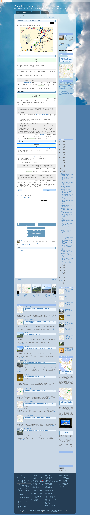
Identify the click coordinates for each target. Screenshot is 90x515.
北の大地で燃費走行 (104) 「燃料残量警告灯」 (36, 362)
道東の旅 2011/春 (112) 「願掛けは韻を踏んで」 (67, 198)
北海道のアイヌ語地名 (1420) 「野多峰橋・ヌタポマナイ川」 (69, 329)
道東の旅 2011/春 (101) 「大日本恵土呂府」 (67, 256)
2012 (61, 163)
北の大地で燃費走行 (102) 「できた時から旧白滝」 (37, 430)
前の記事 (20, 190)
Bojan (67, 35)
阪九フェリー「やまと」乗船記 (23, 486)
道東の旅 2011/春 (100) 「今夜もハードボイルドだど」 (67, 259)
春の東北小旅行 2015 (35, 486)
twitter (34, 510)
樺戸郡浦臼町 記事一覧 (36, 233)
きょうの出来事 (62, 486)
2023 (61, 146)
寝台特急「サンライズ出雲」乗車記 (52, 481)
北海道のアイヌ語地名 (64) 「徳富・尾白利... (47, 17)
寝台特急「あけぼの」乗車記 (50, 499)
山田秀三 (42, 117)
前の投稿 (19, 279)
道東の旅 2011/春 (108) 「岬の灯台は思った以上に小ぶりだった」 (67, 215)
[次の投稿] (49, 225)
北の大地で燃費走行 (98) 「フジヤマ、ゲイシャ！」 (69, 343)
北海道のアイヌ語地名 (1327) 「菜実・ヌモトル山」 (66, 403)
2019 (61, 152)
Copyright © (19, 195)
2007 (61, 282)
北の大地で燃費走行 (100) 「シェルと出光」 (68, 310)
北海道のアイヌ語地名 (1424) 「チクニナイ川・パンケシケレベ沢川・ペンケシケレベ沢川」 (66, 86)
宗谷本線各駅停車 (48, 486)
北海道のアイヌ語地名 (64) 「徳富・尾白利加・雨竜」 (66, 251)
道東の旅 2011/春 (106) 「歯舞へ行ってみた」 (67, 221)
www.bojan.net (20, 193)
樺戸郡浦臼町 (37, 23)
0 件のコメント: (31, 197)
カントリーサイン (26, 332)
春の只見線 (47, 502)
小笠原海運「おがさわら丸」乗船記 (23, 480)
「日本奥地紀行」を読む (64, 483)
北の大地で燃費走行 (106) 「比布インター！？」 (36, 334)
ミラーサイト (50, 511)
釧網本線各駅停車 (48, 478)
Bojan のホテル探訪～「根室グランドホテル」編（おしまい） (67, 224)
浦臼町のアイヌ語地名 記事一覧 (36, 230)
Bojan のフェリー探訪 (21, 478)
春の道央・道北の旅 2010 (36, 497)
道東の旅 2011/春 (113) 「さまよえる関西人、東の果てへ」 (67, 195)
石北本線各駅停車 (48, 477)
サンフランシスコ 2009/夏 (64, 478)
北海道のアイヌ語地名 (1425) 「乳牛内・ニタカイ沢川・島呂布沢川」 (66, 60)
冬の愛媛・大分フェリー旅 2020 (37, 477)
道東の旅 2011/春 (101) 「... (22, 17)
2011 (61, 275)
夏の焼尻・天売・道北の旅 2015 (37, 484)
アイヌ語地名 (45, 12)
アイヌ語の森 (22, 23)
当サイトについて (26, 12)
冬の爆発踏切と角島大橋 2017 (36, 478)
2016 (61, 157)
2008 (61, 280)
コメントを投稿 (21, 250)
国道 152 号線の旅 (34, 499)
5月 (62, 267)
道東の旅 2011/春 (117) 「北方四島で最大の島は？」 (67, 175)
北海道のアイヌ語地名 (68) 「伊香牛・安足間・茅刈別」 (66, 209)
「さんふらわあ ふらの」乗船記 (23, 497)
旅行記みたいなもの (63, 484)
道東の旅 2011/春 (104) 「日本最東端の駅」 (67, 243)
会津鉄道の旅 (47, 500)
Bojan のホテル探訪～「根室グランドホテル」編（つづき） (67, 227)
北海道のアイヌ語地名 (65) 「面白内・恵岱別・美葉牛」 (66, 235)
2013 (61, 162)
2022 (61, 147)
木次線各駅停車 (48, 480)
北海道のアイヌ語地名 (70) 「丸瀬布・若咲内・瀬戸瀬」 (66, 187)
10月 (62, 168)
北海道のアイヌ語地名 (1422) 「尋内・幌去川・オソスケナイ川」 (69, 290)
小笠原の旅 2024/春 (34, 475)
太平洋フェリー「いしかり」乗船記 (23, 494)
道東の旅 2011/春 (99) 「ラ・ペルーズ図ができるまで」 (67, 262)
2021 (61, 149)
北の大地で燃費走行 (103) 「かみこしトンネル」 (36, 376)
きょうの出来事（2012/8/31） (67, 173)
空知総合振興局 (43, 23)
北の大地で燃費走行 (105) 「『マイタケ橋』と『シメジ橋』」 (39, 348)
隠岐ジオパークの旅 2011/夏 (36, 493)
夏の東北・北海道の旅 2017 (36, 480)
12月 (62, 165)
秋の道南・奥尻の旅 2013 (36, 489)
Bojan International (24, 6)
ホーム (18, 12)
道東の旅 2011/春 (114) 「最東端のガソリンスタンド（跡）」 (67, 183)
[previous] (18, 292)
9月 (62, 170)
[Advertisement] (36, 212)
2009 (61, 279)
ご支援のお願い (56, 511)
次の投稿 (54, 279)
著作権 (42, 510)
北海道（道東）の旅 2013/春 (36, 490)
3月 (62, 270)
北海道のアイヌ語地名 (21, 477)
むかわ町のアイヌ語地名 (28, 306)
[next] (55, 292)
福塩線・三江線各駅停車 (49, 483)
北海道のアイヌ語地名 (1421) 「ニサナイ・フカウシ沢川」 (39, 417)
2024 (61, 144)
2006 (61, 283)
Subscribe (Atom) (56, 510)
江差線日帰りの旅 (48, 487)
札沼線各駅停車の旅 (49, 490)
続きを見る (51, 316)
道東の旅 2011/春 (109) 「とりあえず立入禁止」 (67, 206)
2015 (61, 159)
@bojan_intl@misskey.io (39, 243)
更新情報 (38, 510)
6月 (62, 265)
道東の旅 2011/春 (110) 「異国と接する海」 (67, 204)
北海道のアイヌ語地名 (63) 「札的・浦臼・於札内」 (66, 254)
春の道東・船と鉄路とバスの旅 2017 (38, 481)
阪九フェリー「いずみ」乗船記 (23, 490)
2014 (61, 160)
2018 (61, 154)
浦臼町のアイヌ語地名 (29, 23)
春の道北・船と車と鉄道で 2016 (37, 483)
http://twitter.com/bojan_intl (25, 244)
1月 (62, 273)
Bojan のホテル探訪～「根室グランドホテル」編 (67, 238)
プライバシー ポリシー (48, 510)
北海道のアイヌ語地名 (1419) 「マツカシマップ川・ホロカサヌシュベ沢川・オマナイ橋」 (69, 337)
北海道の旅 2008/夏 (34, 500)
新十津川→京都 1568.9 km (50, 489)
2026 (61, 141)
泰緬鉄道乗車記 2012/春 (63, 475)
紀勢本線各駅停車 (48, 484)
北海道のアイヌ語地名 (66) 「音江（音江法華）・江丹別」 (66, 231)
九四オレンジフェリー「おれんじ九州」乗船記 (21, 482)
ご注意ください (35, 12)
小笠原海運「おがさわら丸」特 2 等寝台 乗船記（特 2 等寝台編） (69, 349)
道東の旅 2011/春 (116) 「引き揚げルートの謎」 (67, 178)
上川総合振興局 (26, 360)
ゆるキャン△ (63, 510)
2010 (61, 277)
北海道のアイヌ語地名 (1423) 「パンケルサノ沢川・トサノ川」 (40, 390)
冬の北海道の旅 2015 (35, 487)
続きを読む (49, 190)
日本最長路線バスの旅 (49, 493)
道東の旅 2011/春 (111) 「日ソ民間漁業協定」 (67, 201)
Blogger (45, 511)
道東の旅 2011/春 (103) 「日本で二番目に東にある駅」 (67, 246)
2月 (62, 272)
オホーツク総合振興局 (27, 428)
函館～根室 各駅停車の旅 (50, 496)
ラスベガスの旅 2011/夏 (63, 477)
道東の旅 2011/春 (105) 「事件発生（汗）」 (67, 241)
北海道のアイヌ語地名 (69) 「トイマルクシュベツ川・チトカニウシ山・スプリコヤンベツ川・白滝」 (66, 191)
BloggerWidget (54, 440)
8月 (62, 171)
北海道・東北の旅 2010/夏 (36, 496)
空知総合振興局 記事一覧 (36, 236)
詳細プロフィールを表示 (64, 47)
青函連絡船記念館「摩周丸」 (50, 497)
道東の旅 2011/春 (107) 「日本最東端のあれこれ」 (67, 219)
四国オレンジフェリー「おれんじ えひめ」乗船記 (22, 485)
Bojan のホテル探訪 (63, 481)
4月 (62, 268)
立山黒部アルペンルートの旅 (50, 505)
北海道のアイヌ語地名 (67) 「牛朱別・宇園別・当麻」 (66, 212)
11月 (62, 166)
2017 (61, 155)
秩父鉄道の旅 (47, 503)
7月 (62, 264)
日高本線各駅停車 (48, 475)
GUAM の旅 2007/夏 (63, 480)
